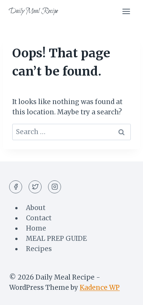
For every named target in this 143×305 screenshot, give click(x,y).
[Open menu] (126, 11)
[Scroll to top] (124, 293)
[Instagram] (54, 186)
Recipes (39, 249)
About (35, 208)
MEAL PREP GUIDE (56, 238)
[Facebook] (15, 186)
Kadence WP (100, 287)
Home (36, 228)
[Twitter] (35, 186)
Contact (38, 218)
